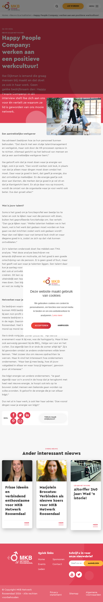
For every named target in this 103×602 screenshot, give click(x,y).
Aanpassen (63, 325)
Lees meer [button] (57, 315)
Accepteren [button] (41, 326)
